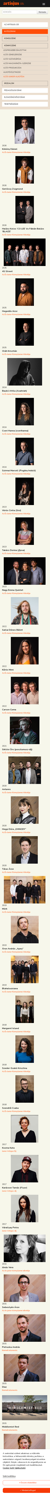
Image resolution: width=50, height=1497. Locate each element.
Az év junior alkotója (13, 76)
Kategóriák (10, 31)
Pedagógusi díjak (13, 90)
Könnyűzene (10, 45)
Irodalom (9, 83)
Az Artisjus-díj (11, 24)
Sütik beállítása (9, 1476)
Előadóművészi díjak (14, 97)
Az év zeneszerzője (12, 54)
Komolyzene (10, 38)
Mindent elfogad (29, 1490)
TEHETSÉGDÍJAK (11, 104)
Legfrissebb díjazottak (14, 50)
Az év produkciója (12, 68)
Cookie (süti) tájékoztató (14, 1468)
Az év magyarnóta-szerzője (17, 63)
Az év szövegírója (12, 59)
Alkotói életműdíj (12, 72)
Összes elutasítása (28, 1482)
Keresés (42, 12)
